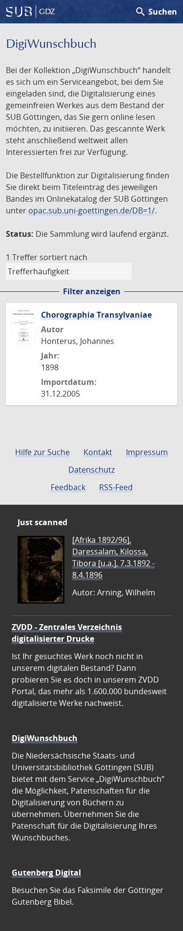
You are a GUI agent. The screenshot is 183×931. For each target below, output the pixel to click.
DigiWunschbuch (45, 738)
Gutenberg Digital (46, 872)
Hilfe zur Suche (42, 452)
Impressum (147, 452)
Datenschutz (91, 469)
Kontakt (97, 452)
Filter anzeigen (92, 291)
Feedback (68, 487)
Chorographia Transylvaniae (96, 314)
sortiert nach (63, 257)
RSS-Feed (116, 487)
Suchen (156, 12)
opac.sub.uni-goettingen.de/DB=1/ (91, 210)
